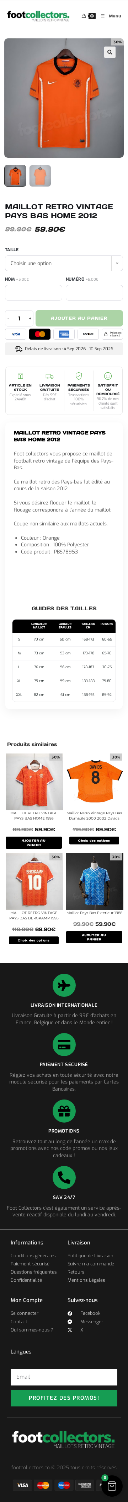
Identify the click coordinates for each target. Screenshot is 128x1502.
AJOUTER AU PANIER (34, 843)
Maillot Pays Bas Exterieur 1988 (94, 913)
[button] (110, 52)
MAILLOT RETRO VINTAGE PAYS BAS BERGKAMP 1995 (34, 915)
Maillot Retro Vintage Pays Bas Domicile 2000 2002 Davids (94, 816)
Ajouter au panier (79, 318)
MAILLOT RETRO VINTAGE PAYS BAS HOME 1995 (34, 816)
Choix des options (94, 840)
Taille (11, 250)
